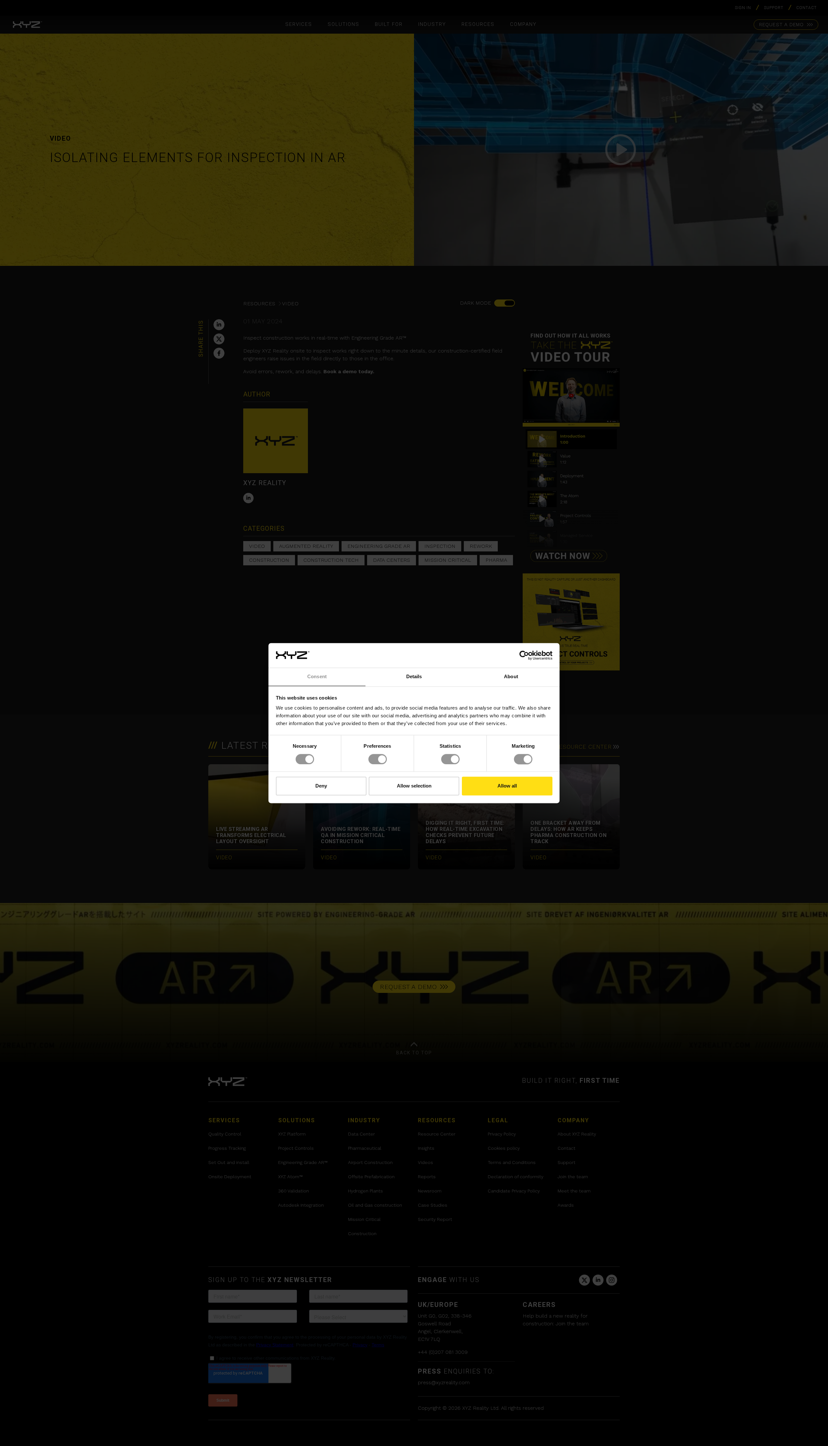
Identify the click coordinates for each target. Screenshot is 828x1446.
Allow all (507, 786)
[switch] (377, 759)
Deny (321, 786)
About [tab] (511, 677)
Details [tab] (414, 677)
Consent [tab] (317, 677)
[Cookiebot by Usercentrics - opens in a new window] (524, 655)
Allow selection (414, 786)
